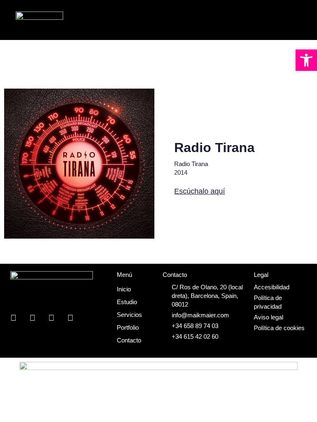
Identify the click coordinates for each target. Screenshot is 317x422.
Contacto (129, 340)
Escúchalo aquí (199, 191)
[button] (306, 60)
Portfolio (128, 327)
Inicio (124, 289)
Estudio (127, 301)
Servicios (129, 314)
